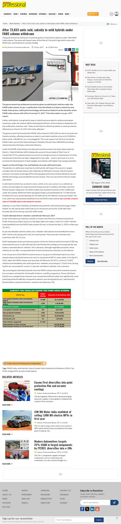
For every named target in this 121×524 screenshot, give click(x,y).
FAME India (12, 368)
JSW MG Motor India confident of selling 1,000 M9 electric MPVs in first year (53, 415)
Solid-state (93, 248)
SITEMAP (63, 503)
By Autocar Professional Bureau (17, 47)
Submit (90, 261)
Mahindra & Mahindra (55, 368)
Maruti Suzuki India (37, 368)
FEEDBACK (64, 494)
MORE (67, 14)
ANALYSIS (52, 14)
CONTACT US (65, 490)
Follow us (113, 24)
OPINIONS (42, 14)
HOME (5, 490)
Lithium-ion (94, 240)
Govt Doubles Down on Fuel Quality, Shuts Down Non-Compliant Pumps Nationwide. (100, 89)
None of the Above (96, 252)
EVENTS (25, 490)
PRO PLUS (93, 14)
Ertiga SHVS (13, 371)
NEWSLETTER (46, 499)
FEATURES (23, 14)
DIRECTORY (45, 503)
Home (5, 23)
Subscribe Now (100, 200)
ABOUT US (6, 494)
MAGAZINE (45, 494)
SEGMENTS (7, 14)
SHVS (67, 368)
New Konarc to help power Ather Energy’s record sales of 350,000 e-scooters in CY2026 (99, 80)
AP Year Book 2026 (79, 14)
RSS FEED (6, 507)
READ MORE (7, 405)
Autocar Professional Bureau (47, 393)
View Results (102, 261)
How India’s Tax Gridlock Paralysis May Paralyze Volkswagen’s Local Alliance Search (101, 105)
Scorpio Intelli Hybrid (27, 371)
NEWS (16, 14)
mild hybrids (23, 368)
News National (15, 23)
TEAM (62, 499)
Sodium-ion (93, 244)
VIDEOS (60, 14)
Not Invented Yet (96, 255)
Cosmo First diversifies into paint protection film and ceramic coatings (53, 386)
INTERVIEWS (33, 14)
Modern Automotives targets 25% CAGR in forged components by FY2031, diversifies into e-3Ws (53, 445)
